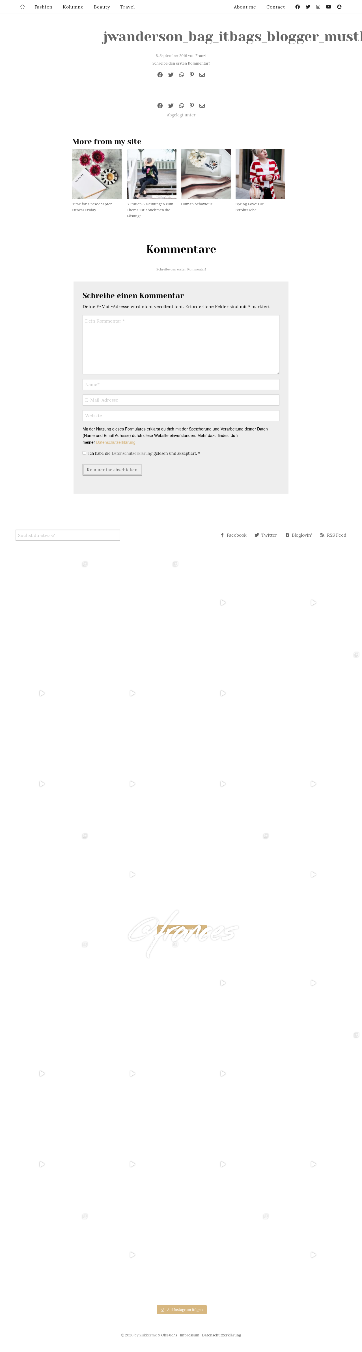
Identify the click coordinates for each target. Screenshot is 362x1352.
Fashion (44, 7)
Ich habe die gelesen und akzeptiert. (144, 453)
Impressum (189, 1335)
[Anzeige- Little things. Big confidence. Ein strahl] (135, 874)
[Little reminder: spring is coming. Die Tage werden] (317, 602)
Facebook (237, 535)
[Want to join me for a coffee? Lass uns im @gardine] (45, 874)
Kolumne (73, 7)
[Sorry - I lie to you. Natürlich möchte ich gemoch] (135, 602)
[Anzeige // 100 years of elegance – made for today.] (135, 784)
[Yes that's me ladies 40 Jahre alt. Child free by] (317, 874)
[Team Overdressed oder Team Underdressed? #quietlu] (45, 693)
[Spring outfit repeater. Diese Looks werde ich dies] (226, 874)
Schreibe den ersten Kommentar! (181, 63)
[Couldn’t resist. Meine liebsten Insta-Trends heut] (317, 693)
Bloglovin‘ (302, 535)
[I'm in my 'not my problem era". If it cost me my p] (226, 784)
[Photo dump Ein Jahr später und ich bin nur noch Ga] (45, 602)
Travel (127, 7)
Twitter (269, 535)
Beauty (102, 7)
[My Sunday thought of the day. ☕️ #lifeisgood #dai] (135, 693)
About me (245, 7)
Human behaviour (196, 204)
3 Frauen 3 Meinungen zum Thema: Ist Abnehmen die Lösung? (150, 210)
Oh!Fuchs (169, 1335)
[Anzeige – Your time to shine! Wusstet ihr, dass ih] (45, 784)
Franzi (200, 55)
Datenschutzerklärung (115, 442)
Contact (275, 7)
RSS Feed (336, 535)
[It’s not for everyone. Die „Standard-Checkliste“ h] (226, 602)
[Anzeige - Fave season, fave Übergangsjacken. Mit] (226, 693)
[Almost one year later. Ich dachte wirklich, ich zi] (317, 784)
